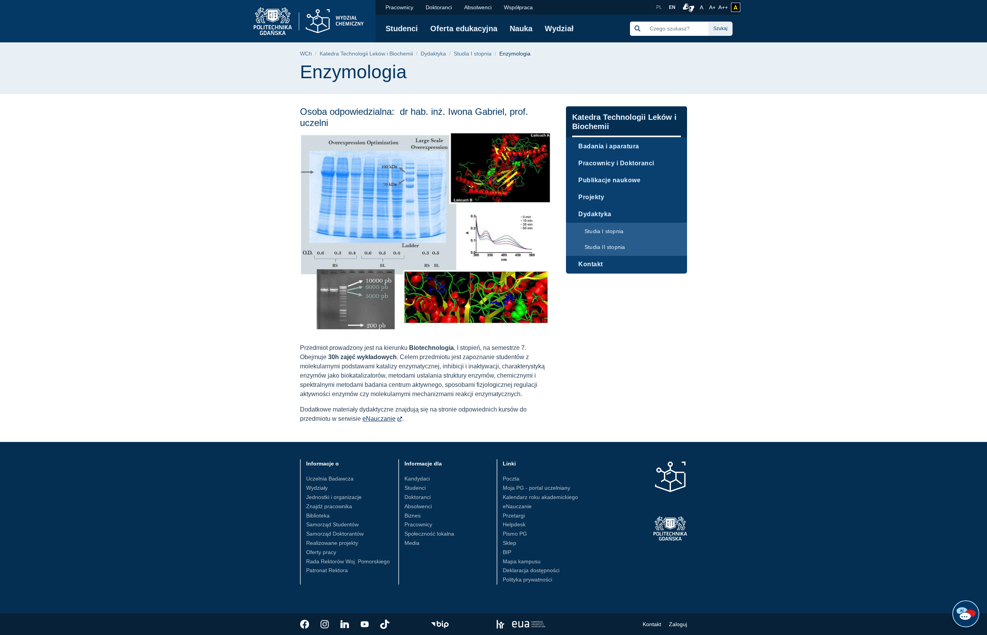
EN (672, 7)
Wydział (559, 28)
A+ (713, 7)
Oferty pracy (321, 552)
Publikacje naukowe (609, 180)
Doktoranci (439, 7)
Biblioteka (318, 515)
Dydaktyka (433, 54)
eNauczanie (379, 418)
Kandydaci (417, 478)
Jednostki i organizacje (334, 497)
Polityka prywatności (527, 579)
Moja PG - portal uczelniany (536, 488)
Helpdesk (514, 524)
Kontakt (590, 264)
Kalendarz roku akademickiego (540, 497)
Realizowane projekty (332, 543)
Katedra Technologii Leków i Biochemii (366, 54)
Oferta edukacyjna (463, 28)
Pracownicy (399, 7)
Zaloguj (678, 624)
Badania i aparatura (608, 146)
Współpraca (518, 7)
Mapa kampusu (522, 561)
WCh (306, 54)
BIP (507, 552)
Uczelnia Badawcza (330, 478)
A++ (723, 7)
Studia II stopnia (604, 247)
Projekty (591, 197)
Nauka (521, 28)
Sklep (509, 543)
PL (659, 7)
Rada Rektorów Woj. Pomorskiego (348, 561)
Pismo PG (515, 534)
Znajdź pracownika (329, 506)
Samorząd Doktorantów (335, 534)
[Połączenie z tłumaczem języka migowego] (687, 7)
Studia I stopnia (473, 54)
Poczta (511, 478)
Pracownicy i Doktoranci (616, 163)
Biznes (412, 515)
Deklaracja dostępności (531, 570)
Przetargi (514, 515)
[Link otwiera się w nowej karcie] (304, 624)
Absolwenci (478, 7)
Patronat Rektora (327, 570)
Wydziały (317, 488)
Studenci (402, 28)
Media (411, 543)
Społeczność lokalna (429, 534)
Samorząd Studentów (332, 524)
